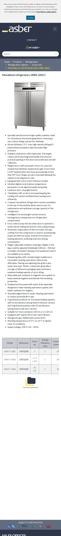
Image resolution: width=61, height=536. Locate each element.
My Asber (33, 47)
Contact (32, 40)
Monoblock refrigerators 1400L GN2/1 (29, 68)
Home (7, 62)
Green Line (37, 65)
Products (17, 62)
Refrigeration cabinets (18, 65)
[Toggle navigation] (55, 29)
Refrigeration (32, 62)
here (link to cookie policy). (46, 12)
